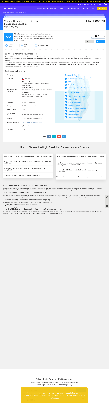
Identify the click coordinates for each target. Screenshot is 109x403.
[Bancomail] (9, 9)
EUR (99, 4)
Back (7, 17)
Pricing (62, 8)
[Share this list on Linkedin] (64, 136)
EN (93, 4)
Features (53, 8)
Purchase (101, 41)
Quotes (103, 8)
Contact (92, 8)
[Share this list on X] (54, 136)
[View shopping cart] (105, 5)
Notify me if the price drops (98, 38)
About (84, 8)
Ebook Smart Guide (36, 122)
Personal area (83, 4)
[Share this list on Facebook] (49, 136)
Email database (41, 8)
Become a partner (73, 8)
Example (90, 41)
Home (4, 12)
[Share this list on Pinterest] (59, 136)
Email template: (26, 122)
